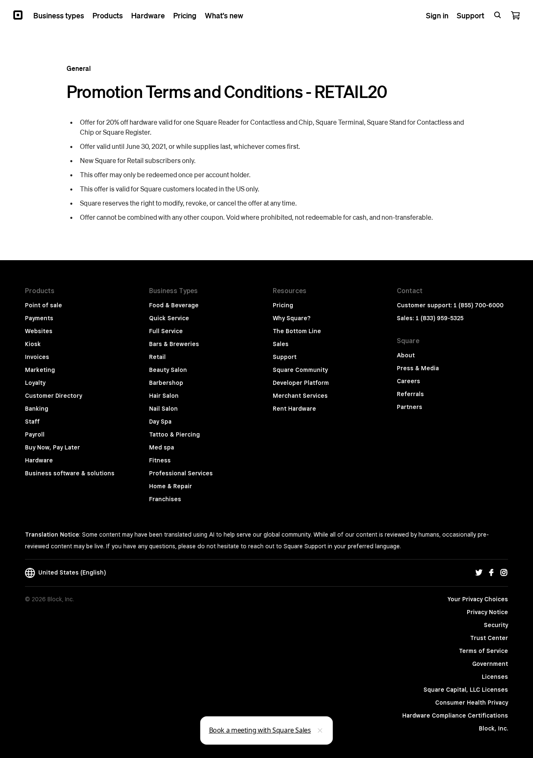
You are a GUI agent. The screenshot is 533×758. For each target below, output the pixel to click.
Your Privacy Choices (478, 599)
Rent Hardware (294, 408)
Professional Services (181, 473)
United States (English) (70, 572)
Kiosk (33, 344)
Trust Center (489, 638)
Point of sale (43, 305)
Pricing (283, 305)
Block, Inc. (493, 728)
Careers (408, 381)
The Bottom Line (297, 331)
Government (490, 663)
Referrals (410, 394)
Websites (38, 331)
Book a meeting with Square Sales (260, 730)
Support (284, 357)
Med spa (161, 447)
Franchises (165, 499)
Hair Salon (164, 395)
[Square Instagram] (504, 573)
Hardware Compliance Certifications (455, 715)
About (406, 355)
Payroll (35, 434)
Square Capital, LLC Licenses (465, 689)
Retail (157, 357)
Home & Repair (170, 486)
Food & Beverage (174, 305)
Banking (36, 408)
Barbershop (166, 382)
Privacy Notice (487, 612)
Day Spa (160, 421)
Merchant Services (300, 395)
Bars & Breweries (174, 344)
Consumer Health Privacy (471, 702)
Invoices (37, 357)
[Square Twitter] (479, 573)
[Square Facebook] (491, 573)
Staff (32, 421)
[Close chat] (320, 730)
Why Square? (292, 318)
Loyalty (35, 382)
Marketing (40, 369)
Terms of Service (483, 651)
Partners (409, 407)
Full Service (166, 331)
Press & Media (418, 368)
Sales (281, 344)
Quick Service (169, 318)
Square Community (300, 369)
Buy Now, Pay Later (52, 447)
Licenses (495, 676)
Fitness (160, 460)
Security (496, 625)
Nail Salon (163, 408)
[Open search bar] (497, 15)
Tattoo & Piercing (174, 434)
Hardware (39, 460)
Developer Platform (301, 382)
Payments (39, 318)
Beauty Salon (168, 369)
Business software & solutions (70, 473)
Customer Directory (53, 395)
